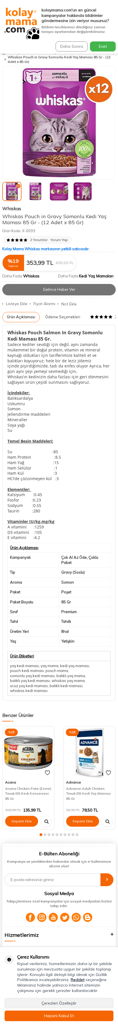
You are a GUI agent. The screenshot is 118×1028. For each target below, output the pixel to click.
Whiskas (11, 208)
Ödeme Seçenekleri (62, 317)
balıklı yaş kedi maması (30, 680)
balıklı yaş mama (70, 675)
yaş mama (49, 665)
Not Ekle (69, 304)
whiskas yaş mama (68, 680)
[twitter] (64, 917)
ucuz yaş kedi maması (29, 685)
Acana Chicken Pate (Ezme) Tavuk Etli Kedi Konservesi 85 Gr (28, 793)
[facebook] (30, 917)
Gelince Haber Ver (59, 289)
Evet (103, 46)
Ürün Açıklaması (21, 317)
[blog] (87, 917)
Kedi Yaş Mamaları (96, 276)
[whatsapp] (76, 917)
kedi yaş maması (74, 665)
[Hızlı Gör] (46, 821)
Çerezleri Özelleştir (59, 1003)
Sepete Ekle (21, 821)
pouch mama (57, 670)
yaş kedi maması (24, 665)
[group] (59, 123)
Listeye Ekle (16, 303)
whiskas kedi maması (29, 690)
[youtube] (53, 917)
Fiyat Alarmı (44, 303)
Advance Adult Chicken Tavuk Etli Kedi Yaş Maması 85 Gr (88, 793)
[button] (41, 834)
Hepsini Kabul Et (59, 1015)
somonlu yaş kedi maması (32, 675)
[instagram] (41, 917)
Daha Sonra (71, 46)
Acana (10, 782)
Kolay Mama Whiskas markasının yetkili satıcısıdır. (46, 248)
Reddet (77, 979)
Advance (73, 782)
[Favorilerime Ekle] (47, 772)
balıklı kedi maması (66, 685)
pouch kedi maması (27, 670)
